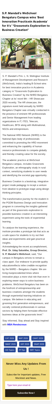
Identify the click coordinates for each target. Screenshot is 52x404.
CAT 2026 (9, 338)
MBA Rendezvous (16, 324)
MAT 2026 (23, 338)
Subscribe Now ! (26, 393)
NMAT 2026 (10, 344)
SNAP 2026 (39, 344)
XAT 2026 (25, 344)
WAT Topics (35, 350)
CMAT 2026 (38, 338)
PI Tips (22, 350)
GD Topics (9, 350)
